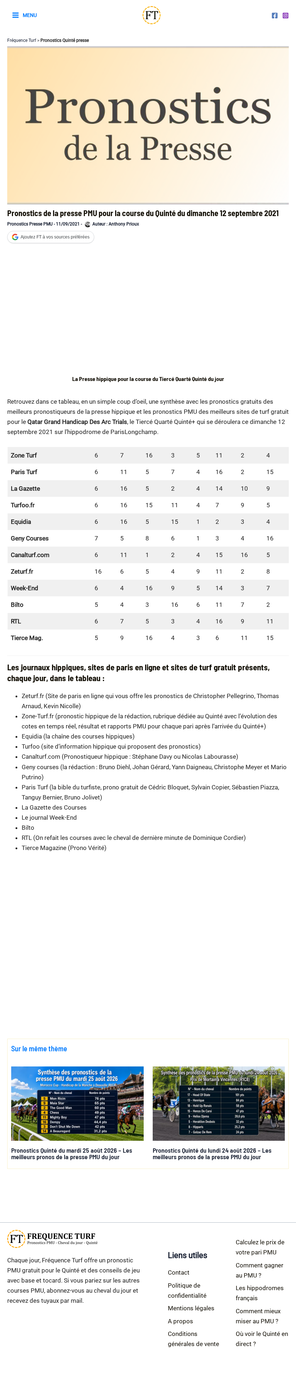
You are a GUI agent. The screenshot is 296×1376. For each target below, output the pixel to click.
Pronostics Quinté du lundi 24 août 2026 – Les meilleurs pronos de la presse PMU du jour (212, 1153)
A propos (180, 1321)
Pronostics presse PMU (30, 224)
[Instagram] (285, 15)
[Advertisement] (148, 308)
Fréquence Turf (21, 40)
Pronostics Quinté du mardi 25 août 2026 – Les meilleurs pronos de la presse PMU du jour (71, 1153)
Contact (179, 1272)
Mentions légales (191, 1308)
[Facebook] (274, 15)
